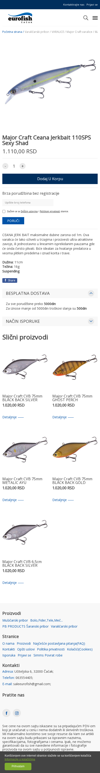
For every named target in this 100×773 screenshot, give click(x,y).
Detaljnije (9, 417)
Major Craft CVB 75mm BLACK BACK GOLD (72, 481)
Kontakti (8, 649)
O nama (8, 644)
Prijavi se (92, 4)
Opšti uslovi (26, 649)
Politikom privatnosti (50, 211)
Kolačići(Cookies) (80, 649)
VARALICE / (59, 32)
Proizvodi (24, 644)
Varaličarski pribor (64, 626)
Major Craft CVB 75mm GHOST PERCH (72, 398)
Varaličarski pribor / (38, 32)
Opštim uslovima (29, 211)
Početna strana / (13, 32)
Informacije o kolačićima (20, 759)
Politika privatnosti (51, 649)
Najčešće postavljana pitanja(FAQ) (59, 644)
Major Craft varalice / (80, 32)
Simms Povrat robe (48, 655)
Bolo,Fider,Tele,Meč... (46, 620)
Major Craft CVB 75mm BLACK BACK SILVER (22, 398)
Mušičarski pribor (15, 620)
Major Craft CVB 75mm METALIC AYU (22, 481)
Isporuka (8, 655)
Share (11, 280)
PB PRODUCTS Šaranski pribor (25, 626)
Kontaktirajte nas (73, 4)
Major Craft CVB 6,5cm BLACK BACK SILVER (22, 564)
